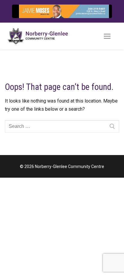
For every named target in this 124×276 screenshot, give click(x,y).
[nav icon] (107, 36)
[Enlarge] (92, 15)
